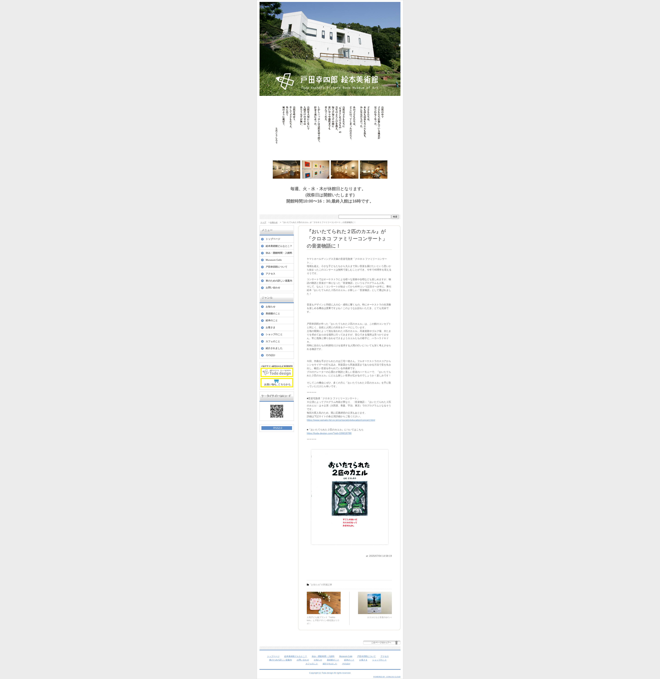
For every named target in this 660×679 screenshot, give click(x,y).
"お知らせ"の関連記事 (321, 584)
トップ (263, 222)
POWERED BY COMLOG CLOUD (386, 677)
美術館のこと (273, 313)
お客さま (270, 327)
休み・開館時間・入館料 (279, 252)
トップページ (273, 239)
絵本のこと (272, 320)
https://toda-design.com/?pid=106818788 (329, 433)
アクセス (270, 273)
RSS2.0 (277, 428)
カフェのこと (273, 341)
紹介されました (274, 348)
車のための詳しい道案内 (279, 280)
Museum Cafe (274, 260)
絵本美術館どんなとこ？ (279, 246)
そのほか (270, 355)
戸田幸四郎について (276, 266)
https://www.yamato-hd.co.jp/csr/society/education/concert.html (341, 420)
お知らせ (274, 222)
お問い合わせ (273, 287)
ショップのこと (274, 334)
